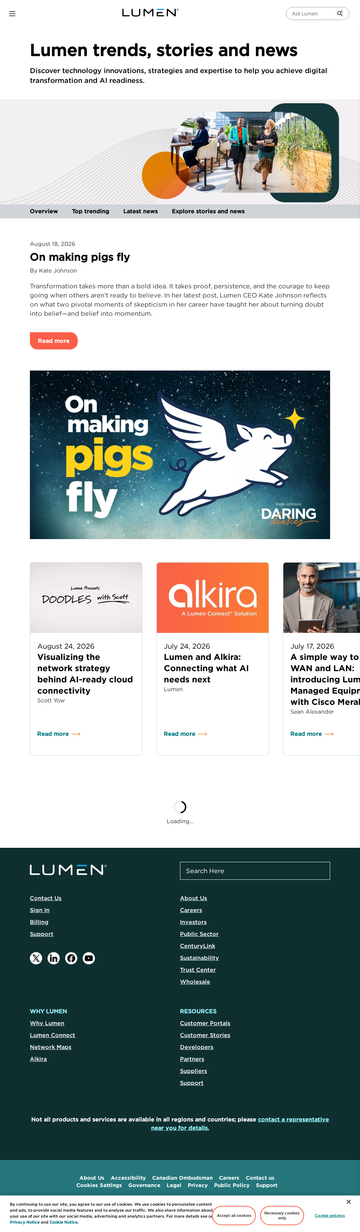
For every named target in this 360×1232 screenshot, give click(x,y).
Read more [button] (54, 340)
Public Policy (232, 1185)
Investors (193, 921)
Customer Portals (205, 1023)
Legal (174, 1185)
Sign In (40, 909)
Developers (196, 1046)
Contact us (260, 1177)
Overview (44, 211)
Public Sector (199, 933)
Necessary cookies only (282, 1215)
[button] (12, 13)
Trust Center (198, 969)
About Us (193, 898)
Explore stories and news (208, 211)
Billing (39, 921)
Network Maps (50, 1046)
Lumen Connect (52, 1034)
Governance (144, 1185)
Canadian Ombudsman (182, 1177)
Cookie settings (330, 1215)
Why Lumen (47, 1023)
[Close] (348, 1202)
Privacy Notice (25, 1222)
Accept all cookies (234, 1215)
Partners (192, 1058)
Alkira (38, 1058)
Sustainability (199, 957)
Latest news (140, 211)
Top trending (90, 211)
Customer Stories (205, 1034)
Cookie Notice (64, 1222)
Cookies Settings (99, 1185)
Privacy (198, 1185)
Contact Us (46, 898)
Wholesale (195, 981)
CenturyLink (197, 945)
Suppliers (193, 1070)
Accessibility (128, 1177)
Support (41, 933)
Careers (191, 909)
